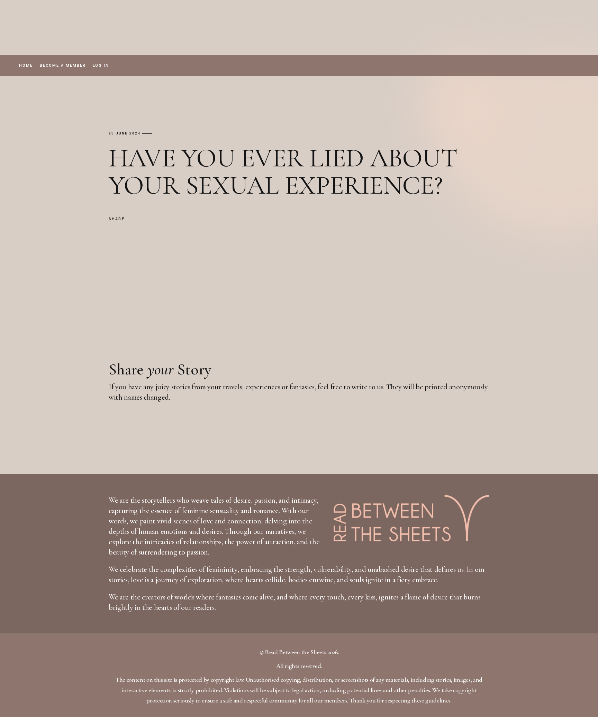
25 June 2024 (125, 134)
